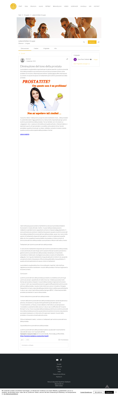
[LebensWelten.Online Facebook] (61, 360)
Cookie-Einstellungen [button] (86, 392)
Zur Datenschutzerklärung (11, 394)
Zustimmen (109, 392)
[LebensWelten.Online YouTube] (57, 360)
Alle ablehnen (98, 392)
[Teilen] (67, 59)
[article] (44, 203)
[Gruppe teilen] (99, 42)
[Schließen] (116, 392)
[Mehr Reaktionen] (27, 340)
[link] (25, 48)
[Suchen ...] (84, 42)
